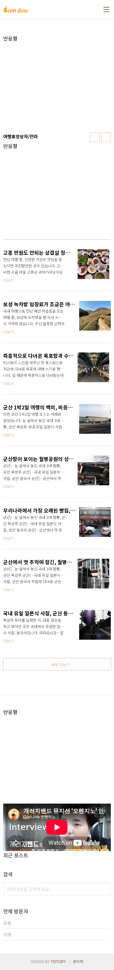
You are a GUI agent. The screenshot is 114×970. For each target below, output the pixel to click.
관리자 (78, 961)
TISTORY (58, 961)
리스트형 (106, 137)
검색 (104, 889)
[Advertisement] (57, 85)
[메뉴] (106, 9)
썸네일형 (95, 137)
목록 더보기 (60, 664)
